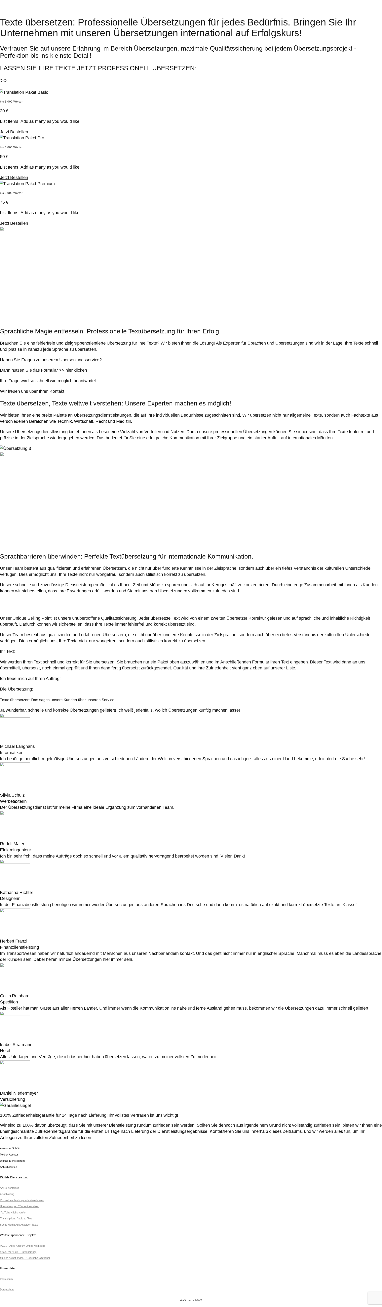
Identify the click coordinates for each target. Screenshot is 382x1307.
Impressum (6, 1279)
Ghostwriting (7, 1194)
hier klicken (76, 370)
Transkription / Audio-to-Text (16, 1218)
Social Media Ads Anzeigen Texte (19, 1224)
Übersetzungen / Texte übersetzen (19, 1206)
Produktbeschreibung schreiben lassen (22, 1200)
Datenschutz (7, 1289)
